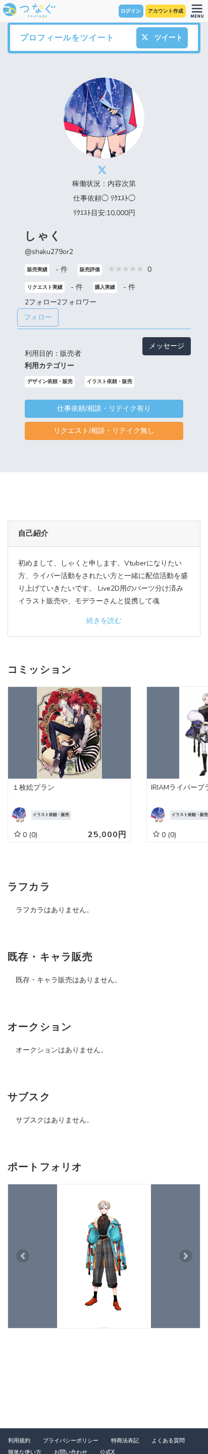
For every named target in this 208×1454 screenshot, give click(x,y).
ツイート (167, 37)
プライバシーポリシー (70, 1440)
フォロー (38, 317)
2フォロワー (76, 302)
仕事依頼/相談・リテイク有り (104, 408)
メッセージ (166, 346)
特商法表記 (125, 1440)
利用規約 (19, 1440)
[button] (22, 1256)
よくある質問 (168, 1440)
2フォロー (41, 302)
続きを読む (104, 620)
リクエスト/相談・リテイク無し (104, 430)
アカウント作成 (165, 11)
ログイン (131, 11)
